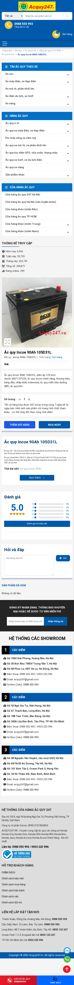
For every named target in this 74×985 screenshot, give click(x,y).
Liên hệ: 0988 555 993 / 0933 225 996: (25, 846)
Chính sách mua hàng (13, 884)
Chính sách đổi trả (12, 902)
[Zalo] (67, 950)
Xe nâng (10, 103)
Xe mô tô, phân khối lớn (19, 88)
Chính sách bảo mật (13, 878)
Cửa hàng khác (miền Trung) (22, 223)
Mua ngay (54, 424)
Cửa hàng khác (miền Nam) (22, 231)
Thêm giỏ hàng (20, 424)
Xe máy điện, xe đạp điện (20, 81)
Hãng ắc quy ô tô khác (50, 50)
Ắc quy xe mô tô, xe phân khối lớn (25, 145)
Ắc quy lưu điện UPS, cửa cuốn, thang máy (31, 152)
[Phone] (67, 959)
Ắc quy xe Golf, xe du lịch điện (23, 159)
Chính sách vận (10, 896)
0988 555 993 (31, 684)
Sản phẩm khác (14, 174)
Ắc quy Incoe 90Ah (30, 468)
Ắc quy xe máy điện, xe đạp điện (25, 130)
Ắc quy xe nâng (14, 167)
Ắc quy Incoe (8, 54)
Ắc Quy (18, 50)
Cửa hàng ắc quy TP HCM (20, 216)
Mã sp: (8, 357)
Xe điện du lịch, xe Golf (19, 96)
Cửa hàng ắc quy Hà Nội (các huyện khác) (30, 201)
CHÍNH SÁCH (8, 872)
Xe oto (9, 73)
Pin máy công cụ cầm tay (20, 137)
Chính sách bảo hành (13, 890)
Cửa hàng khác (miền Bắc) (21, 209)
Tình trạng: (45, 357)
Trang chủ (7, 50)
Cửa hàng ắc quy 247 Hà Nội (22, 194)
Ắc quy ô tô (30, 50)
